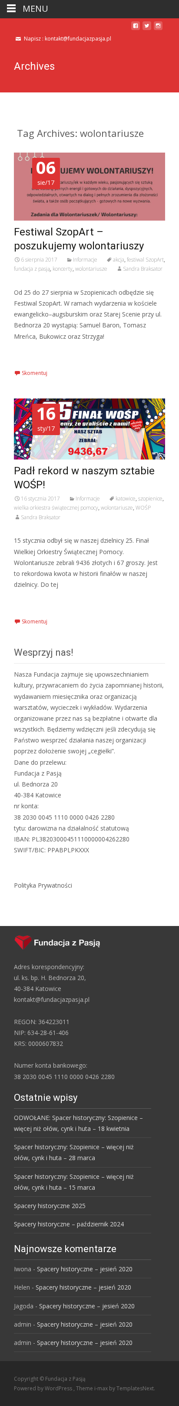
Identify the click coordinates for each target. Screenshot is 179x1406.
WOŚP (143, 507)
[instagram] (158, 29)
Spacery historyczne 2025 (50, 1206)
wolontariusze (91, 268)
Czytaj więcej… (37, 352)
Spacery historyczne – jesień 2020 (85, 1269)
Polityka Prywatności (43, 885)
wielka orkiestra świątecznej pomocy (56, 507)
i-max (101, 1388)
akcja (118, 259)
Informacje (85, 259)
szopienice (150, 498)
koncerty (63, 268)
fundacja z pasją (32, 268)
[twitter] (147, 29)
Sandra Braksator (142, 268)
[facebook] (135, 29)
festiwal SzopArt (145, 259)
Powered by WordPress (43, 1388)
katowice (126, 498)
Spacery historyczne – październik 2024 (69, 1224)
